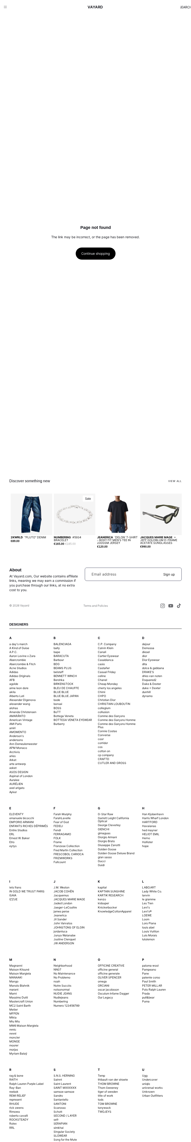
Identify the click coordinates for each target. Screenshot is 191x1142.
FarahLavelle (62, 818)
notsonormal (62, 989)
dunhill (146, 691)
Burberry (59, 723)
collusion (103, 711)
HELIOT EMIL (150, 834)
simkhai (59, 1127)
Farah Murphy (63, 814)
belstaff (58, 671)
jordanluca (60, 931)
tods (100, 1099)
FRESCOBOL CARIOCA (69, 854)
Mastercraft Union (21, 1001)
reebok (13, 1091)
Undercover (149, 1079)
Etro (11, 842)
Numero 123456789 (66, 1005)
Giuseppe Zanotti (109, 845)
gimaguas (104, 833)
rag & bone (16, 1075)
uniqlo (146, 1083)
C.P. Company (107, 644)
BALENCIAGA (62, 644)
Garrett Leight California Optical (113, 820)
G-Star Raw (105, 814)
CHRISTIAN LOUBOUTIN (114, 703)
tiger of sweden (108, 1091)
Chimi (101, 691)
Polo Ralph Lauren (154, 989)
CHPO (102, 695)
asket (13, 767)
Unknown (148, 1091)
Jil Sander (60, 919)
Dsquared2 (149, 679)
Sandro (58, 1095)
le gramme (149, 899)
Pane (145, 973)
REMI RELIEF (17, 1095)
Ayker (13, 792)
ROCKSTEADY (18, 1119)
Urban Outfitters (152, 1095)
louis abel (148, 927)
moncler (14, 1037)
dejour (146, 644)
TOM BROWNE (107, 1103)
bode (57, 699)
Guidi (101, 865)
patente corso (151, 977)
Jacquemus (61, 895)
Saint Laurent (62, 1083)
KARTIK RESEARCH (110, 895)
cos (100, 746)
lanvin (146, 895)
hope (145, 845)
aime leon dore (18, 688)
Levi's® (147, 911)
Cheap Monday (108, 683)
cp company (106, 755)
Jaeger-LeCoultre (65, 907)
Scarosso (60, 1107)
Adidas (13, 671)
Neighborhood (63, 965)
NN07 (57, 969)
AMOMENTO (17, 731)
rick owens (16, 1107)
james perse (61, 911)
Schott (58, 1111)
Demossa (148, 648)
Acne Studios (18, 668)
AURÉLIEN (16, 783)
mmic (12, 1029)
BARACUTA (61, 655)
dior (144, 655)
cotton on (104, 751)
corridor (103, 742)
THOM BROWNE (108, 1083)
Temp (101, 1075)
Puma (146, 1001)
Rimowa (14, 1111)
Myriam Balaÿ (18, 1053)
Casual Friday (107, 671)
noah (57, 981)
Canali (102, 651)
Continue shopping (95, 253)
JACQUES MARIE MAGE (69, 899)
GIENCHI (103, 829)
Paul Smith (149, 981)
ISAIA (12, 895)
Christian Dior (107, 699)
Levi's (146, 907)
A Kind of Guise (19, 648)
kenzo (102, 899)
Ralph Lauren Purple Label (26, 1083)
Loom (145, 919)
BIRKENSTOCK (63, 683)
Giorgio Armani (107, 837)
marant (13, 989)
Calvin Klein (105, 648)
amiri (12, 728)
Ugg (144, 1075)
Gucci (102, 861)
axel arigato (16, 787)
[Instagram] (162, 606)
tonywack (104, 1107)
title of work (105, 1095)
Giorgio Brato (106, 841)
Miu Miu (14, 1021)
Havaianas (149, 825)
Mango (13, 981)
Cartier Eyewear (108, 655)
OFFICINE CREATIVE (111, 965)
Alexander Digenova (22, 699)
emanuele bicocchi (21, 818)
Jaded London (63, 903)
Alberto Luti (16, 695)
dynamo (147, 695)
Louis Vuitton (150, 931)
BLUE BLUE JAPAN (66, 695)
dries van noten (152, 675)
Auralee (14, 779)
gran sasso (105, 857)
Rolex (13, 1123)
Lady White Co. (152, 891)
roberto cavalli (18, 1115)
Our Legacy (105, 997)
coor (101, 738)
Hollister (147, 842)
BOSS (57, 708)
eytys (13, 845)
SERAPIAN (60, 1123)
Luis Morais (149, 935)
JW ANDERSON (64, 943)
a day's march (18, 644)
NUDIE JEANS (63, 993)
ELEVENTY (16, 814)
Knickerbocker (107, 907)
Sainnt (58, 1079)
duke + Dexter (151, 688)
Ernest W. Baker (19, 838)
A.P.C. (13, 651)
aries (12, 755)
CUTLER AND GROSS (112, 762)
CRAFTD (103, 758)
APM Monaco (18, 747)
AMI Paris (15, 723)
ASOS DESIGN (18, 772)
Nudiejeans (61, 997)
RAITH (13, 1079)
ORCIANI (103, 985)
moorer (13, 1045)
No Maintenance (64, 973)
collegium (104, 708)
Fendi (57, 830)
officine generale (109, 973)
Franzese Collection (67, 845)
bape (57, 651)
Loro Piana (149, 923)
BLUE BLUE (61, 691)
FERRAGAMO (62, 834)
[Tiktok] (179, 606)
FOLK (57, 838)
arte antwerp (17, 763)
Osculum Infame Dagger (113, 993)
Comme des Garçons (111, 715)
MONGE (14, 1041)
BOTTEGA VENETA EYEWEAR (73, 719)
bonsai (58, 703)
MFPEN (14, 1013)
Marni (13, 993)
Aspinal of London (21, 775)
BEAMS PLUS (63, 668)
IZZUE (13, 899)
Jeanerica (60, 915)
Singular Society (64, 1131)
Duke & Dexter (151, 683)
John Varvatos (63, 923)
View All (175, 481)
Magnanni (15, 965)
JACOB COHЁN (64, 891)
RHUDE (14, 1103)
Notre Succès (62, 985)
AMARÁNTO (17, 715)
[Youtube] (171, 606)
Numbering (61, 1001)
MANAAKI (15, 977)
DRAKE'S (148, 671)
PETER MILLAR (152, 985)
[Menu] (5, 7)
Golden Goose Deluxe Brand (116, 853)
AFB (12, 679)
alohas (13, 708)
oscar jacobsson (108, 989)
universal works (152, 1087)
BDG (57, 664)
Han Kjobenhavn (153, 814)
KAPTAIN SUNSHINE (111, 891)
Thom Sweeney (108, 1087)
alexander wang (19, 703)
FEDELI (58, 825)
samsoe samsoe (64, 1091)
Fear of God (61, 822)
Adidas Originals (19, 675)
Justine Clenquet (65, 939)
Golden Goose (107, 849)
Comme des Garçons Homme (117, 719)
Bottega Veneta (64, 715)
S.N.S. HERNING (64, 1075)
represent (15, 1099)
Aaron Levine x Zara (22, 655)
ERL (11, 834)
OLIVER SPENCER (109, 977)
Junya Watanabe (64, 935)
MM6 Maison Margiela (23, 1025)
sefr (56, 1119)
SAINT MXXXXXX (65, 1087)
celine (102, 675)
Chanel (102, 679)
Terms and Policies (95, 605)
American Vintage (20, 719)
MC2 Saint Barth (20, 1005)
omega (102, 981)
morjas (13, 1049)
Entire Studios (18, 830)
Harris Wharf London (155, 818)
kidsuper (103, 903)
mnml (12, 1033)
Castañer (104, 668)
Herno (146, 838)
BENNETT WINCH (65, 675)
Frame (58, 842)
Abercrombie (17, 659)
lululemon (148, 939)
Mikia (13, 1017)
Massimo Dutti (18, 997)
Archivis (14, 752)
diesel (146, 651)
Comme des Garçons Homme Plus (117, 725)
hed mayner (149, 830)
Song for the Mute (65, 1139)
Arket (12, 759)
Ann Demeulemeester (23, 743)
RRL (12, 1127)
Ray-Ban (15, 1087)
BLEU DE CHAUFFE (66, 688)
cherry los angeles (110, 688)
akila (12, 691)
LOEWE (147, 915)
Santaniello (61, 1099)
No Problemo (62, 977)
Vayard (24, 605)
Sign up (169, 574)
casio (101, 664)
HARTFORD (149, 822)
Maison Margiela (20, 973)
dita (144, 664)
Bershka (59, 679)
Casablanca (105, 659)
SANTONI (60, 1103)
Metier (13, 1009)
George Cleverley (109, 825)
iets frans (15, 887)
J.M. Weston (61, 887)
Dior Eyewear (151, 659)
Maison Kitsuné (19, 969)
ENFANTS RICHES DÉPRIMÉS (28, 825)
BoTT (57, 711)
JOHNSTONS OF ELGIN (69, 927)
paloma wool (150, 965)
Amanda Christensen (22, 711)
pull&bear (148, 997)
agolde (13, 683)
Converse (104, 735)
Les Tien (147, 903)
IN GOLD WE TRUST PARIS (26, 891)
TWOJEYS (104, 1111)
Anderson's (16, 735)
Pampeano (149, 969)
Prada (146, 993)
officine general (108, 969)
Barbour (59, 659)
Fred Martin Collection (68, 850)
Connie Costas (107, 731)
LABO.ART (149, 887)
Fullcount (60, 862)
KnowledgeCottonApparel (114, 911)
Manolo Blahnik (19, 985)
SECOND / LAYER (65, 1115)
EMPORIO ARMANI (21, 822)
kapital (102, 887)
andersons (16, 739)
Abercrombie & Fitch (22, 664)
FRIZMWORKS (63, 858)
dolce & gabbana (153, 668)
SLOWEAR (60, 1135)
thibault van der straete (113, 1079)
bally (57, 648)
